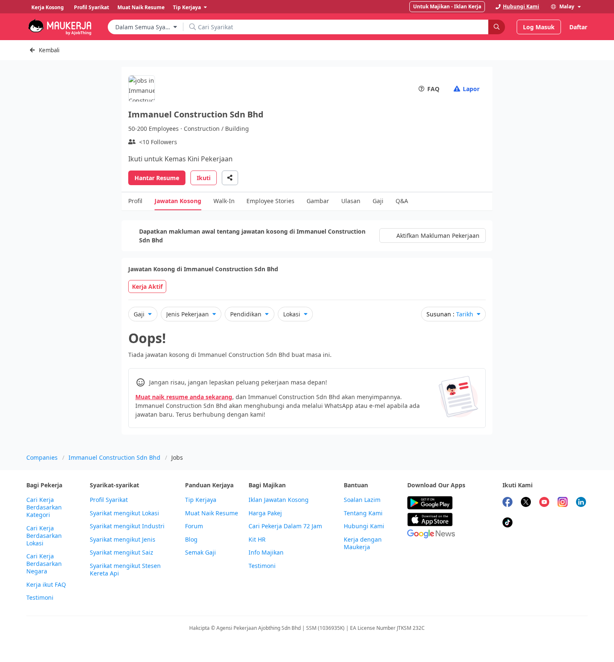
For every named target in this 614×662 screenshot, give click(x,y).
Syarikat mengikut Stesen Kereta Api (125, 569)
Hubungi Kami (364, 526)
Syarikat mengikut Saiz (121, 552)
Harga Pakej (265, 513)
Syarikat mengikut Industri (127, 526)
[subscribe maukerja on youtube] (544, 503)
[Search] (496, 27)
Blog (191, 539)
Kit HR (257, 539)
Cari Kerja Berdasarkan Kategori (44, 507)
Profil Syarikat (109, 500)
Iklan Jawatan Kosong (279, 500)
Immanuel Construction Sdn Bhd (114, 457)
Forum (194, 526)
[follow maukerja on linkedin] (581, 503)
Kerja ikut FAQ (46, 584)
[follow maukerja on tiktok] (507, 523)
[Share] (230, 178)
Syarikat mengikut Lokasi (124, 513)
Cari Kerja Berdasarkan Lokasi (44, 536)
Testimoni (39, 597)
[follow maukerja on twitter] (526, 503)
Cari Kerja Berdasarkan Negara (44, 564)
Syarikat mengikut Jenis (122, 539)
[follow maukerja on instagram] (563, 503)
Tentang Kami (363, 513)
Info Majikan (266, 552)
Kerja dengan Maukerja (363, 543)
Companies (42, 457)
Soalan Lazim (362, 500)
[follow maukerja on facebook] (507, 503)
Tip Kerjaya (200, 500)
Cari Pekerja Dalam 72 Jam (285, 526)
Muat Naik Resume (211, 513)
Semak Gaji (200, 552)
